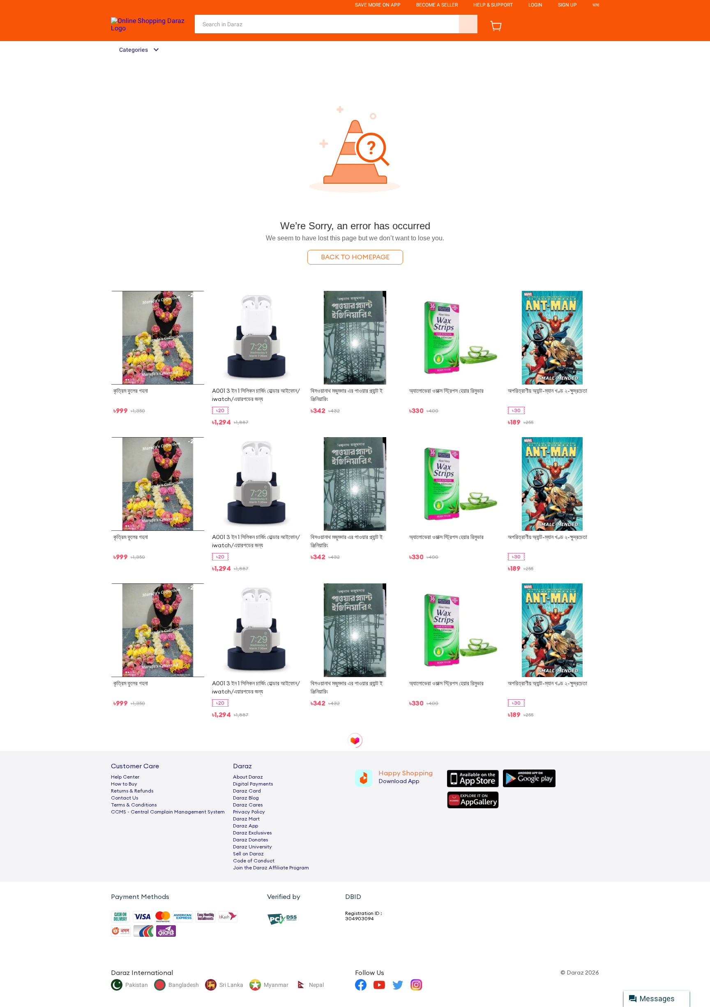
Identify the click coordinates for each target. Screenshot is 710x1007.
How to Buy (124, 783)
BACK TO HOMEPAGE (355, 257)
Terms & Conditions (134, 804)
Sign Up (567, 5)
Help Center (125, 776)
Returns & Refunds (132, 790)
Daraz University (252, 846)
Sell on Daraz (248, 853)
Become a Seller (437, 5)
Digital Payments (253, 783)
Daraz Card (247, 790)
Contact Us (124, 797)
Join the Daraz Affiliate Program (271, 867)
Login (535, 5)
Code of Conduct (253, 860)
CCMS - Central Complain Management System (168, 811)
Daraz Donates (250, 839)
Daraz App (245, 825)
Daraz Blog (246, 797)
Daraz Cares (248, 804)
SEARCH (468, 24)
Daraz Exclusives (252, 832)
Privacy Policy (249, 811)
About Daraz (248, 776)
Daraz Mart (246, 818)
